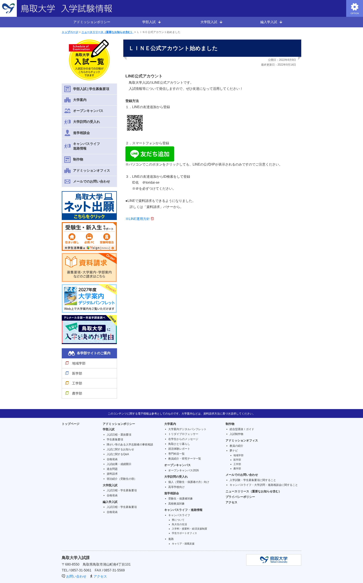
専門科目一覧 (176, 453)
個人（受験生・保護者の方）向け (188, 482)
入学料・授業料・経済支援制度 (189, 528)
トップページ (70, 32)
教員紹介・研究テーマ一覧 (184, 458)
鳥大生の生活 (179, 524)
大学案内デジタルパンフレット (187, 429)
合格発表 (112, 459)
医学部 (77, 373)
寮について (178, 519)
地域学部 (78, 363)
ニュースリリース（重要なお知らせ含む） (107, 32)
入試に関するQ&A (118, 454)
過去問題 (112, 468)
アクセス (231, 502)
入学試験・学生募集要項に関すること (253, 480)
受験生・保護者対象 (180, 498)
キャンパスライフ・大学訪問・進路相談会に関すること (264, 484)
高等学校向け (176, 487)
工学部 (77, 383)
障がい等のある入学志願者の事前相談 (130, 444)
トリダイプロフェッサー (183, 434)
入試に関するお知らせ (120, 449)
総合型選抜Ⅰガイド (242, 429)
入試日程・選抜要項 (119, 434)
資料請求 (112, 473)
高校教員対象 (176, 503)
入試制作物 (236, 434)
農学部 (77, 393)
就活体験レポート (179, 448)
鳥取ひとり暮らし (179, 443)
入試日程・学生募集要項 (122, 490)
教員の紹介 (236, 445)
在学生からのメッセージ (183, 439)
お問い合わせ (76, 576)
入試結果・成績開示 (119, 464)
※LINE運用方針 (137, 219)
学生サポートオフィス (184, 533)
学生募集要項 (115, 439)
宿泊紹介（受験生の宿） (122, 478)
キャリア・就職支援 (183, 543)
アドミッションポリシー (91, 22)
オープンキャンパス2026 (183, 470)
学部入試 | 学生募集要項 (91, 89)
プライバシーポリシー (240, 496)
